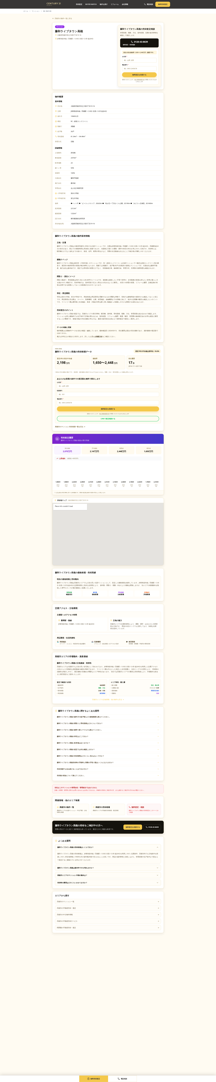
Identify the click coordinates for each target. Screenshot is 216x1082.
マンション (36, 11)
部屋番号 (59, 391)
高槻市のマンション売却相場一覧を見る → (70, 427)
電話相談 (150, 4)
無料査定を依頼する (139, 75)
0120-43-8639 (153, 827)
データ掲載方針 (96, 336)
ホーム (25, 11)
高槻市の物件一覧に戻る (63, 18)
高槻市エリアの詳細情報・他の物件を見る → (108, 699)
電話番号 (125, 65)
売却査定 (79, 4)
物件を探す (104, 4)
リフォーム (115, 4)
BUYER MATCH (91, 4)
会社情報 (125, 4)
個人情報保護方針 (139, 79)
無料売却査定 (163, 4)
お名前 (124, 56)
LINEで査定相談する (108, 419)
